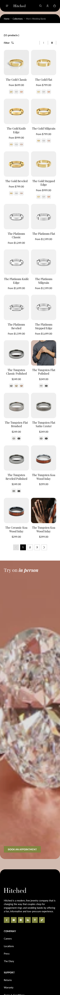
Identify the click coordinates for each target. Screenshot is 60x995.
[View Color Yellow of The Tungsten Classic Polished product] (16, 385)
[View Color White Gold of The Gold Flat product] (43, 92)
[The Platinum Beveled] (16, 307)
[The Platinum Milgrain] (43, 262)
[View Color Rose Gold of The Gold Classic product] (21, 92)
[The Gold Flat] (43, 62)
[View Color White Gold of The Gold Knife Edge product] (16, 144)
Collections (18, 18)
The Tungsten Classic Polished (16, 372)
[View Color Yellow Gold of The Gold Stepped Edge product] (38, 197)
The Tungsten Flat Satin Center (43, 424)
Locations (9, 946)
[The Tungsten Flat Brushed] (16, 405)
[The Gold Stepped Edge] (43, 164)
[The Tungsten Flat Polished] (43, 353)
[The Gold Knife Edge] (16, 111)
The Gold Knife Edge (16, 130)
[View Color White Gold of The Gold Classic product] (16, 92)
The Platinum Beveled (16, 326)
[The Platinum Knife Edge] (16, 262)
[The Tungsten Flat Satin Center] (43, 405)
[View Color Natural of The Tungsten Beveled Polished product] (14, 491)
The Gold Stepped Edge (43, 183)
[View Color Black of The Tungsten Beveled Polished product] (19, 491)
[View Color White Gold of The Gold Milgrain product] (43, 140)
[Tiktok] (42, 920)
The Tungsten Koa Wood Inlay (43, 477)
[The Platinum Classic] (16, 216)
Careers (8, 938)
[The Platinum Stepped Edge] (43, 307)
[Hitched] (20, 6)
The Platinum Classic (16, 235)
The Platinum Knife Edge (16, 281)
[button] (40, 6)
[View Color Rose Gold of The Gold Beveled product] (21, 193)
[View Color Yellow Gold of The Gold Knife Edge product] (11, 144)
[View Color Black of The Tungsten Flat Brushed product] (19, 438)
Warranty (8, 987)
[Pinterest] (35, 920)
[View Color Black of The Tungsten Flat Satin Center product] (46, 438)
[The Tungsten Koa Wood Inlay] (43, 458)
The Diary (9, 961)
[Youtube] (14, 920)
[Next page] (44, 547)
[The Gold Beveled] (16, 164)
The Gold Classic (16, 79)
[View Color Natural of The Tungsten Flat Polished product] (41, 385)
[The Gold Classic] (16, 62)
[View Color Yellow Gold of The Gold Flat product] (38, 92)
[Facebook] (7, 920)
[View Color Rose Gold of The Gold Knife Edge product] (21, 144)
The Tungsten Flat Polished (43, 372)
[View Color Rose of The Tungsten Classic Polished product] (21, 385)
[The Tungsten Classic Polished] (16, 353)
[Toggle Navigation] (7, 6)
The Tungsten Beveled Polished (16, 477)
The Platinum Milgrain (43, 281)
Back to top (13, 874)
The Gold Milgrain (43, 128)
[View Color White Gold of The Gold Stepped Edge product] (43, 197)
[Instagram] (21, 920)
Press (7, 953)
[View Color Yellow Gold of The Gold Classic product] (11, 92)
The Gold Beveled (16, 181)
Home (6, 18)
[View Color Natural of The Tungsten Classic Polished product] (11, 385)
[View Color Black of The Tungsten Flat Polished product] (46, 385)
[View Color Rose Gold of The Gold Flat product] (49, 92)
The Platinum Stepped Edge (43, 326)
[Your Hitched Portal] (47, 6)
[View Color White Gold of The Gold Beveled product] (16, 193)
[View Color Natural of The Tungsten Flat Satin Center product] (41, 438)
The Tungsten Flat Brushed (16, 424)
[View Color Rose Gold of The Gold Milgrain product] (49, 140)
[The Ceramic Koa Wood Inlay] (16, 510)
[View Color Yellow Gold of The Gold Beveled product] (11, 193)
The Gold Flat (43, 79)
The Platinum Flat (43, 234)
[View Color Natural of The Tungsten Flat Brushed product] (14, 438)
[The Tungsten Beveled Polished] (16, 458)
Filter (7, 42)
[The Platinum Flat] (43, 216)
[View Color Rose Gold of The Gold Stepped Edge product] (49, 197)
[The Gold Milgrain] (43, 111)
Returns (8, 980)
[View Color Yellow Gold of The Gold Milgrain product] (38, 140)
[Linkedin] (28, 920)
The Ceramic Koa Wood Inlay (16, 529)
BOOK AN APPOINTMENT (22, 849)
